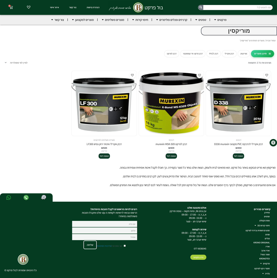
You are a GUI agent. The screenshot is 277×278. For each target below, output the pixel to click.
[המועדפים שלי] (29, 7)
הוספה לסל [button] (238, 156)
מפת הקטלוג (264, 220)
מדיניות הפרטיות (104, 246)
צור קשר (72, 7)
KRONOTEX (264, 258)
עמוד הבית (271, 40)
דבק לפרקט (171, 53)
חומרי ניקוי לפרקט (262, 268)
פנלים (267, 238)
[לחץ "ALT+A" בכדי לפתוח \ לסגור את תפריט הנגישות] (273, 142)
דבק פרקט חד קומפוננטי (193, 53)
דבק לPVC (213, 53)
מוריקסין (244, 53)
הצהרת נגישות (93, 7)
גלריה (267, 273)
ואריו (268, 246)
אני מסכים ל (110, 246)
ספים (267, 234)
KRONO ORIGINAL (261, 242)
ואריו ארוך (265, 250)
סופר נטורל (265, 254)
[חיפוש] (200, 7)
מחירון (267, 212)
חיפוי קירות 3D (263, 225)
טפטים (267, 216)
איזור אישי (54, 7)
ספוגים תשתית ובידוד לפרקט (258, 230)
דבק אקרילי (229, 53)
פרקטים (266, 263)
